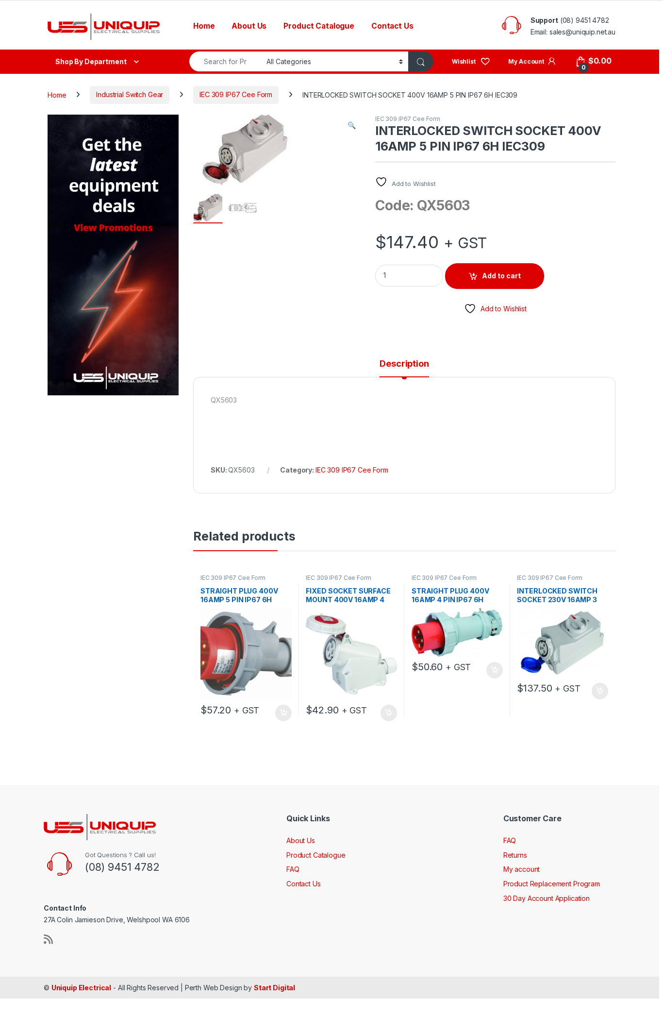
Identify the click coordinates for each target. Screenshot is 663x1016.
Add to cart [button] (283, 713)
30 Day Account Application (546, 898)
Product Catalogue (318, 26)
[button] (352, 125)
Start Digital (274, 987)
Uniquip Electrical (81, 987)
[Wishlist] (471, 61)
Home (204, 26)
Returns (515, 855)
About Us (249, 26)
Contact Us (392, 26)
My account (521, 869)
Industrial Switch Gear (129, 94)
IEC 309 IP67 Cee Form (235, 94)
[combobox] (225, 61)
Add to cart (501, 275)
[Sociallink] (48, 939)
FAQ (292, 869)
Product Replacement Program (551, 884)
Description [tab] (404, 364)
